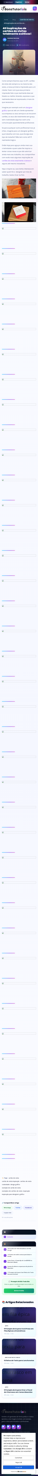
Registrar (19, 2)
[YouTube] (19, 1427)
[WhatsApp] (14, 1427)
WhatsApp (7, 1208)
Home (6, 20)
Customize (18, 1458)
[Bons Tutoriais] (13, 8)
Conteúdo (9, 1237)
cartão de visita (27, 20)
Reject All (18, 1462)
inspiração (26, 1191)
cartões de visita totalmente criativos (16, 160)
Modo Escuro (9, 2)
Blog (14, 20)
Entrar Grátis (19, 1291)
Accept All (18, 1467)
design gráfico (15, 1184)
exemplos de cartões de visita (12, 1191)
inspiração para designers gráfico (13, 1194)
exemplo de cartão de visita (11, 1188)
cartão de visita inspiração (10, 1181)
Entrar (27, 2)
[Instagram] (9, 1427)
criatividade (6, 1184)
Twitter (17, 1208)
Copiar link (7, 1213)
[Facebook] (4, 1427)
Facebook (28, 1208)
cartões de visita (25, 1181)
